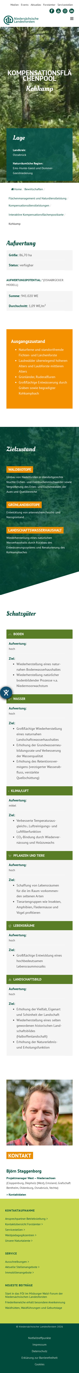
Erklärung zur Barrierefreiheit (39, 1357)
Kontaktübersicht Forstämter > (24, 1224)
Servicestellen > (15, 1229)
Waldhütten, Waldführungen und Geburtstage (33, 1307)
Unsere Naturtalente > (19, 1240)
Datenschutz (39, 1351)
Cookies (39, 1364)
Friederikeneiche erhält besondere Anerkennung (35, 1302)
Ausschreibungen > (17, 1261)
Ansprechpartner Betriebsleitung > (26, 1218)
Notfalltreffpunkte (39, 1337)
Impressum (39, 1344)
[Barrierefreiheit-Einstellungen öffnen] (6, 693)
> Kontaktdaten (16, 1194)
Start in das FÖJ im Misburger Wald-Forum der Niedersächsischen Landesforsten (34, 1295)
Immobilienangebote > (19, 1272)
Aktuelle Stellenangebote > (22, 1267)
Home (18, 189)
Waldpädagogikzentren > (20, 1235)
